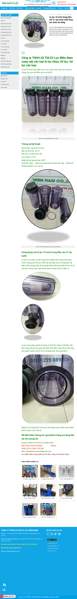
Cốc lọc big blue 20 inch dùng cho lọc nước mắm (30, 517)
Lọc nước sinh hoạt (50, 8)
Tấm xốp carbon (5, 84)
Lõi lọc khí (3, 81)
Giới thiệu (12, 8)
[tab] (23, 53)
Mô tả (23, 53)
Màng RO (3, 55)
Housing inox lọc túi (6, 29)
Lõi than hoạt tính (5, 52)
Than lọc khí (4, 87)
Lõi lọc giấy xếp (5, 46)
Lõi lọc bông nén (5, 41)
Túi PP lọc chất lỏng (6, 64)
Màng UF (3, 58)
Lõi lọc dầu (4, 44)
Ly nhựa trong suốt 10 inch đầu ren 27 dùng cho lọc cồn (29, 479)
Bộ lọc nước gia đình (6, 18)
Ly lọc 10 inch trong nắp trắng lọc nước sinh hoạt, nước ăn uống (66, 498)
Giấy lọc (3, 20)
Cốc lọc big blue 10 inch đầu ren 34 (48, 498)
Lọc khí (39, 8)
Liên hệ (66, 8)
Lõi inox (3, 38)
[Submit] (74, 8)
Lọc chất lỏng (29, 8)
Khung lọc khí (4, 78)
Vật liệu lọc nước (5, 67)
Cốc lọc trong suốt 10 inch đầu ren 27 (48, 517)
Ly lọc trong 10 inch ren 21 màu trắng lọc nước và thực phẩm (30, 498)
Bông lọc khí (4, 76)
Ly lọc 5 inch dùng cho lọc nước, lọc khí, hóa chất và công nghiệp (66, 479)
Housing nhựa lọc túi (6, 35)
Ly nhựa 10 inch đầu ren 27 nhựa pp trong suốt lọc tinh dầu (48, 479)
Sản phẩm (19, 8)
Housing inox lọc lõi (6, 26)
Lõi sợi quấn (4, 49)
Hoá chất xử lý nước (6, 23)
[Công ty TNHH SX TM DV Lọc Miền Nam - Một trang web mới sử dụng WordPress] (10, 3)
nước (32, 351)
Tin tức (60, 8)
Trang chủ (4, 8)
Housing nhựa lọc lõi (6, 32)
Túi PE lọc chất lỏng (6, 61)
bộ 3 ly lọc (40, 427)
